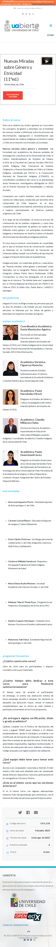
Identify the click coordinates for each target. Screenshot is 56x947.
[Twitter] (26, 14)
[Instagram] (33, 14)
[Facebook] (23, 14)
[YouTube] (30, 14)
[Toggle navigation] (51, 25)
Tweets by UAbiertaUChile (15, 925)
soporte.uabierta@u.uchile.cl (29, 8)
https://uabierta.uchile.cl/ (43, 4)
